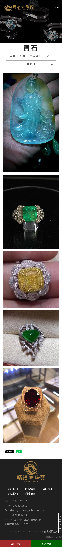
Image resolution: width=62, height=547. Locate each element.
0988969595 (20, 505)
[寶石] (31, 122)
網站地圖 (30, 493)
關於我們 (12, 489)
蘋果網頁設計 (51, 531)
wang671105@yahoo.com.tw (28, 510)
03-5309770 (20, 501)
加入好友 (46, 543)
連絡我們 (12, 493)
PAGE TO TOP (60, 524)
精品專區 (36, 56)
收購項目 (30, 489)
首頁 (13, 56)
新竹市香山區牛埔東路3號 (27, 519)
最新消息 (48, 489)
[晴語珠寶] (19, 7)
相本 (23, 56)
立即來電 (15, 543)
